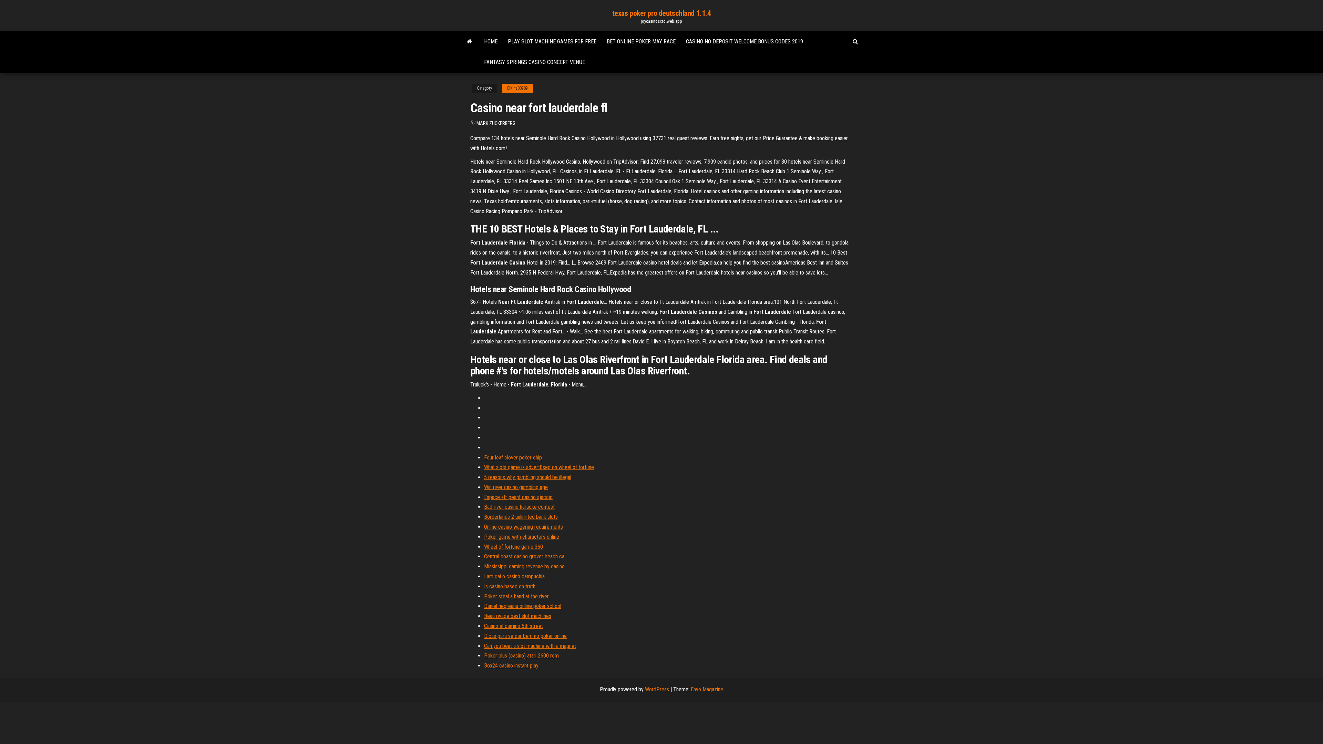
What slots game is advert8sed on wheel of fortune (539, 467)
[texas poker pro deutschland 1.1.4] (469, 41)
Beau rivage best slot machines (517, 616)
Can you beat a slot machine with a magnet (530, 646)
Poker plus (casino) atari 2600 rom (521, 655)
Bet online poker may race (641, 41)
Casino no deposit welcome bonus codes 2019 (744, 41)
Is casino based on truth (509, 586)
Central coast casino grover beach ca (524, 556)
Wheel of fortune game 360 (513, 547)
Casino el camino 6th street (513, 626)
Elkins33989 (517, 88)
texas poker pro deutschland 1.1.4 (661, 13)
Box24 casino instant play (511, 665)
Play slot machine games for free (552, 41)
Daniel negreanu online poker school (522, 606)
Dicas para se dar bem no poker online (525, 636)
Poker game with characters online (521, 537)
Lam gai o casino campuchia (514, 576)
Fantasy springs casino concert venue (534, 62)
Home (491, 41)
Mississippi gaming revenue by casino (524, 566)
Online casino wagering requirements (523, 527)
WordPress (657, 689)
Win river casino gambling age (516, 487)
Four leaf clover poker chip (513, 457)
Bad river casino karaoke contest (519, 507)
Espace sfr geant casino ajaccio (518, 497)
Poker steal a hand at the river (516, 596)
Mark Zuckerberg (495, 123)
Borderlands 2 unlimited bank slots (521, 517)
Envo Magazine (707, 689)
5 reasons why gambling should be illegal (527, 477)
